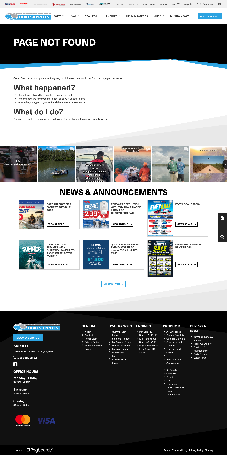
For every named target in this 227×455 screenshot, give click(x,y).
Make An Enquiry (202, 343)
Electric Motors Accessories (174, 361)
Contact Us (133, 4)
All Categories (173, 331)
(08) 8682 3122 (27, 357)
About (120, 4)
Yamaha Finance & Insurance (203, 338)
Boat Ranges (120, 326)
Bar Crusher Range (121, 342)
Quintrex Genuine (175, 338)
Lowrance (171, 384)
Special (163, 4)
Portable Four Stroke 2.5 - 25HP (148, 333)
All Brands (171, 370)
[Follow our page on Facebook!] (219, 4)
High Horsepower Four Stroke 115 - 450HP (148, 349)
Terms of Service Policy (175, 450)
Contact (89, 335)
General (89, 326)
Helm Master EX (137, 16)
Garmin (170, 377)
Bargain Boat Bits (175, 335)
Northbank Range (121, 345)
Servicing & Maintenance (201, 348)
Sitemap (209, 450)
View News (111, 284)
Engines (143, 326)
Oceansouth (172, 373)
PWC (73, 16)
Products (172, 326)
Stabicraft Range (121, 338)
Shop (157, 16)
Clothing (170, 356)
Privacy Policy (92, 342)
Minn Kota (171, 380)
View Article (56, 224)
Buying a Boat (198, 328)
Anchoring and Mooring (174, 343)
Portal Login (91, 338)
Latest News (149, 4)
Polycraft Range (120, 349)
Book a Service (210, 16)
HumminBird (173, 394)
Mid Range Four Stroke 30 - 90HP (147, 340)
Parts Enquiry (200, 354)
